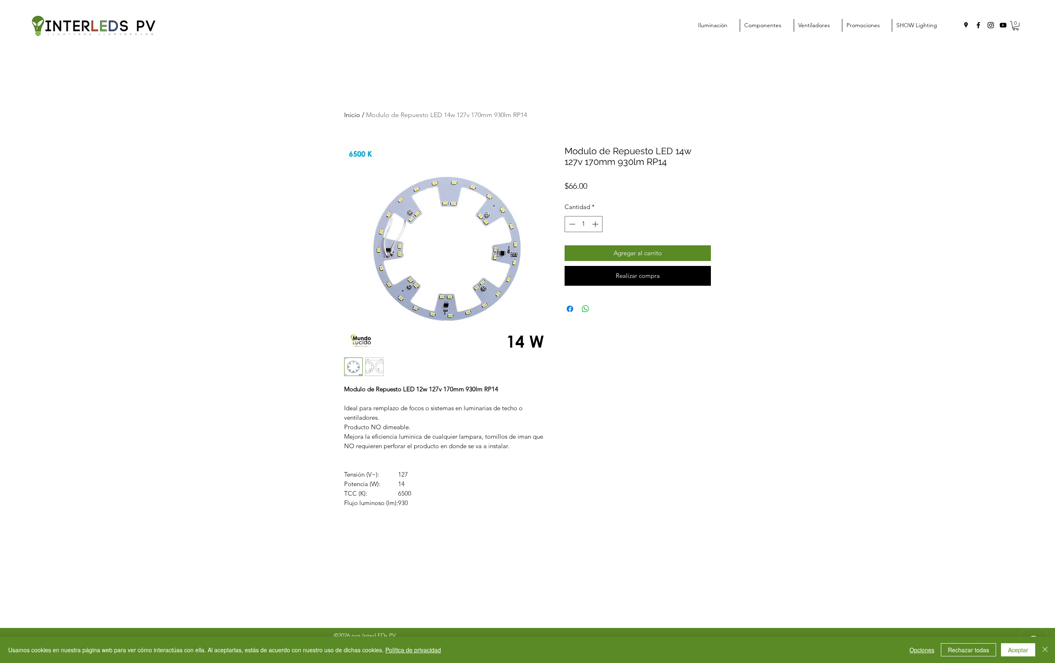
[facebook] (978, 25)
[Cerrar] (1045, 649)
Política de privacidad (413, 650)
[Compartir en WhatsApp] (586, 309)
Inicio (352, 115)
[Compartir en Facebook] (570, 309)
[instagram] (991, 25)
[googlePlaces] (966, 25)
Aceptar (1018, 650)
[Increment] (596, 224)
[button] (1015, 26)
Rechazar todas (968, 650)
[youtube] (1003, 25)
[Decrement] (571, 224)
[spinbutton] (584, 224)
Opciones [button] (922, 650)
